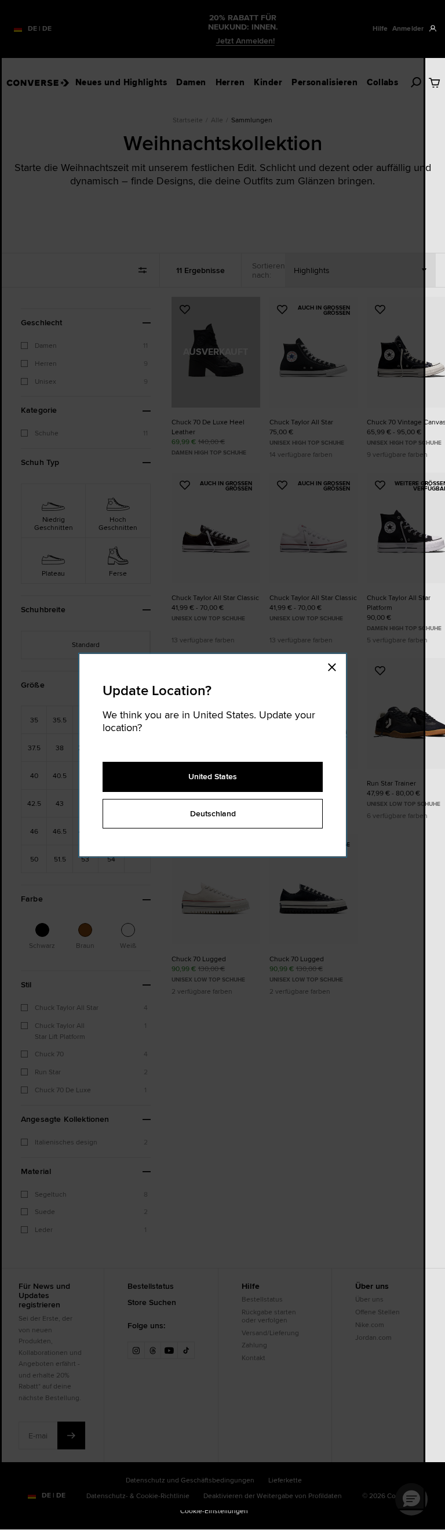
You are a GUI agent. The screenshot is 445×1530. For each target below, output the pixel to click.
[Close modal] (335, 665)
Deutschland (213, 813)
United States (212, 776)
